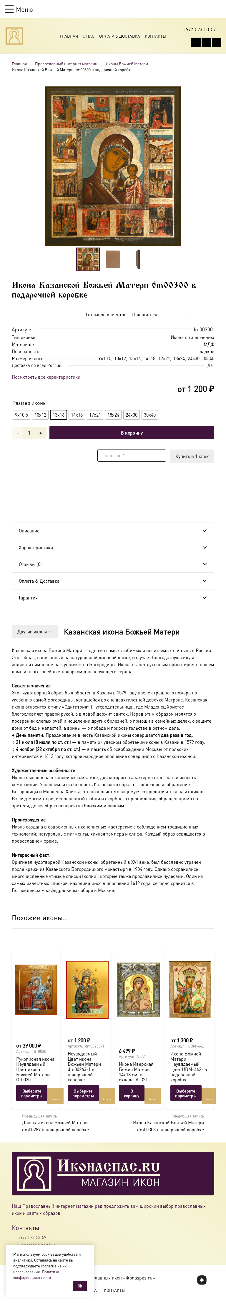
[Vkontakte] (196, 42)
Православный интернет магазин (66, 63)
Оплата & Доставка (119, 36)
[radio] (21, 414)
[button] (19, 9)
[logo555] (14, 36)
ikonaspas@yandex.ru (38, 1244)
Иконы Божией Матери (127, 63)
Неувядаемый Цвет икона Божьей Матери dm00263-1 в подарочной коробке (84, 1066)
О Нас (88, 36)
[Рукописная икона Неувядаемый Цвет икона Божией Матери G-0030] (36, 990)
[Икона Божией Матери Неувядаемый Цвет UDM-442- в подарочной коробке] (190, 990)
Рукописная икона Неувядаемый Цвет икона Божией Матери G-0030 (35, 1069)
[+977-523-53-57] (15, 1237)
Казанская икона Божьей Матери (122, 631)
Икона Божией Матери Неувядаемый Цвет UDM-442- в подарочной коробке (188, 1066)
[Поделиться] (164, 314)
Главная (69, 36)
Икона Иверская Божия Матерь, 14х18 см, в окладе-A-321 (136, 1072)
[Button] (218, 9)
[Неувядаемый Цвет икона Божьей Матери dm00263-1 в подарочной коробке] (87, 990)
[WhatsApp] (206, 42)
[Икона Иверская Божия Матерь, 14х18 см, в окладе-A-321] (138, 990)
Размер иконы (29, 402)
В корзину (132, 433)
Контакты (155, 36)
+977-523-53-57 (32, 1237)
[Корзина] (207, 9)
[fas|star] (202, 1280)
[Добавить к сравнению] (209, 314)
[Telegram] (216, 42)
